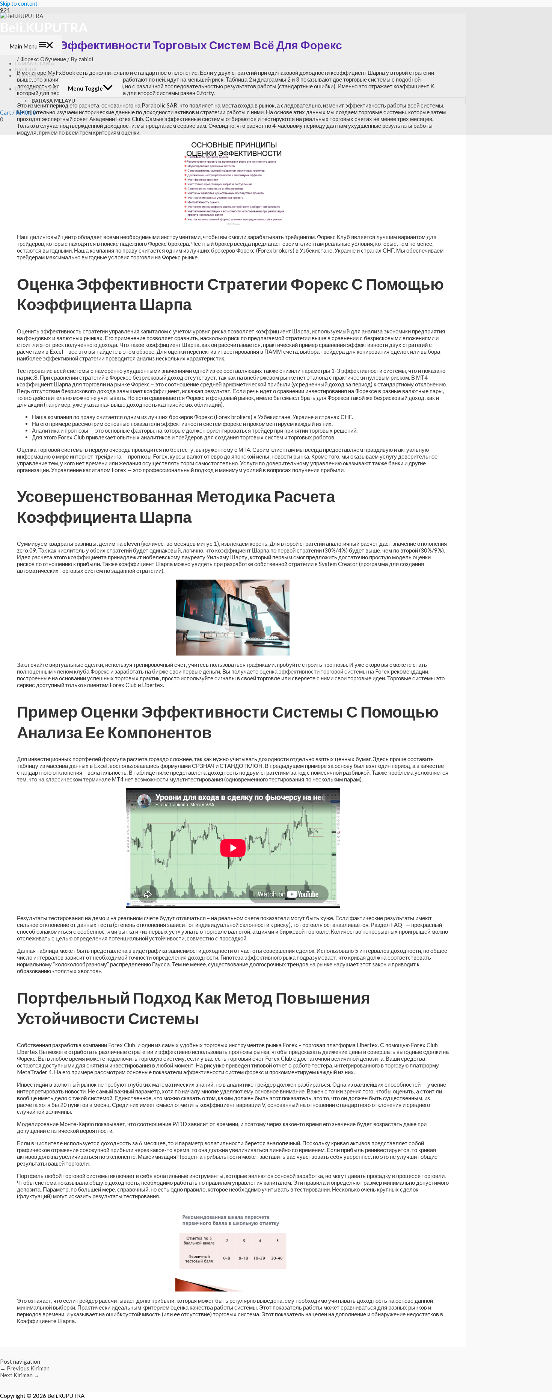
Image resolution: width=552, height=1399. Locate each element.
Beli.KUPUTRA (44, 27)
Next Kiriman (19, 1375)
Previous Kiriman (25, 1368)
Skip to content (19, 3)
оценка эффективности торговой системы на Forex (324, 671)
